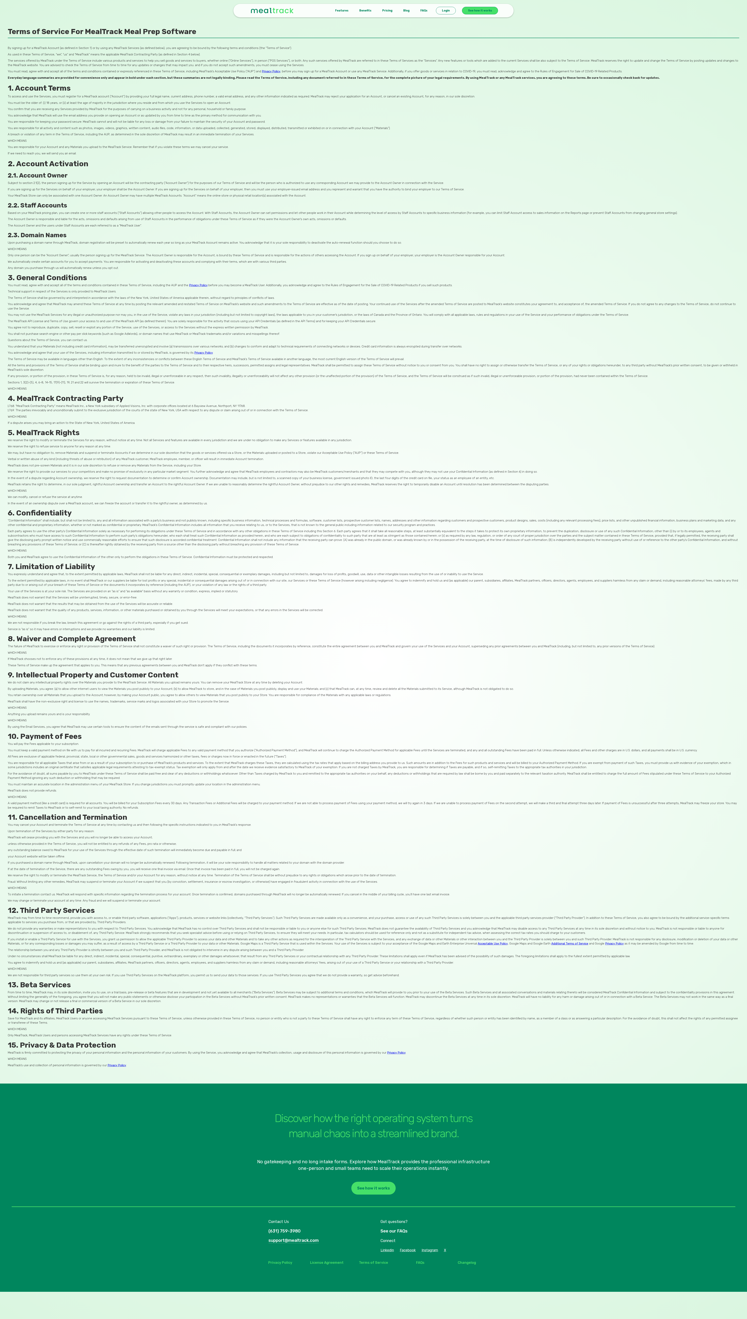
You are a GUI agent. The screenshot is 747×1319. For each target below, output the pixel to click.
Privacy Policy (271, 71)
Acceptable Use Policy (493, 943)
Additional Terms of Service (569, 943)
